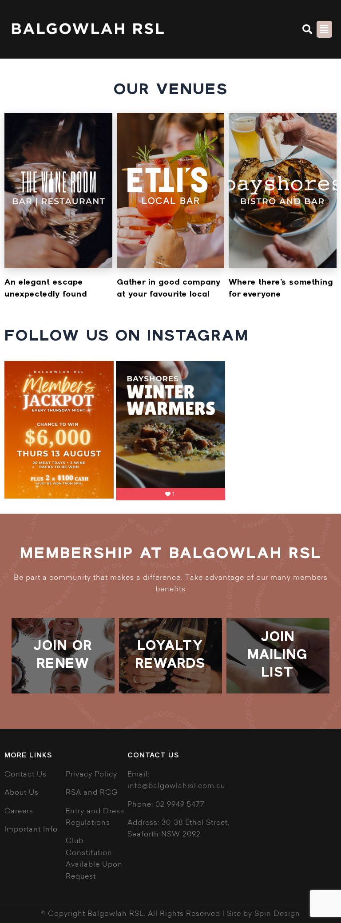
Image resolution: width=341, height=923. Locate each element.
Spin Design (277, 914)
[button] (308, 29)
